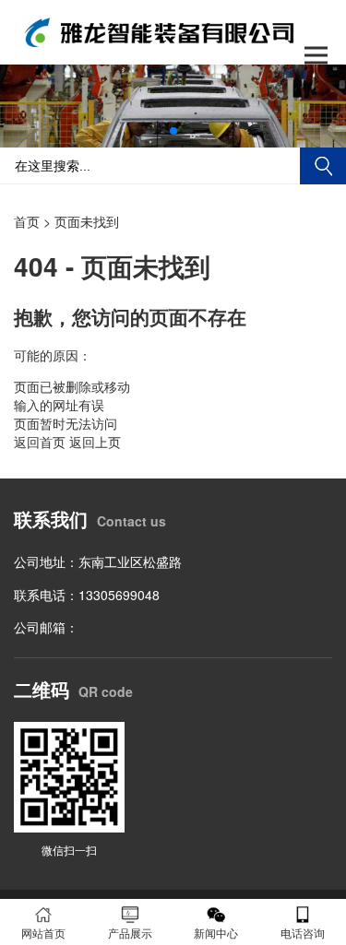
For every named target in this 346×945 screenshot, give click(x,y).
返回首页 (40, 441)
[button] (173, 131)
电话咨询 (302, 932)
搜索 (323, 166)
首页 (27, 221)
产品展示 (130, 932)
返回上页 (95, 441)
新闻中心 (216, 932)
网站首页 (43, 932)
